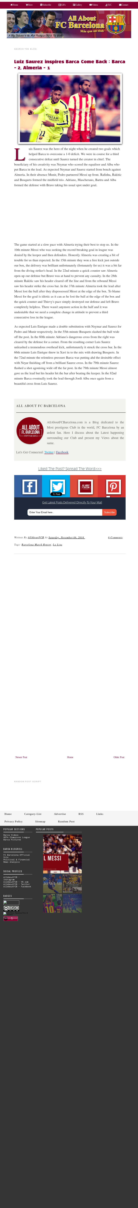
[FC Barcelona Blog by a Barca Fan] (69, 37)
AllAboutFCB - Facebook (17, 886)
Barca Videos (11, 835)
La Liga (57, 544)
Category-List (33, 814)
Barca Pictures (12, 839)
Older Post (119, 757)
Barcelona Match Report (36, 544)
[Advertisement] (72, 217)
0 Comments (115, 537)
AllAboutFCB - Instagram (11, 878)
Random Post (66, 821)
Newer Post (21, 757)
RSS (81, 814)
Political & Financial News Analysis (16, 860)
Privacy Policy (13, 821)
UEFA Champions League (16, 837)
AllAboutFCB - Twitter (16, 884)
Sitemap (40, 821)
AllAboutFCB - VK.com (16, 882)
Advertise (60, 814)
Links (99, 814)
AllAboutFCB (36, 537)
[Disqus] (70, 605)
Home (70, 757)
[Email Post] (85, 537)
